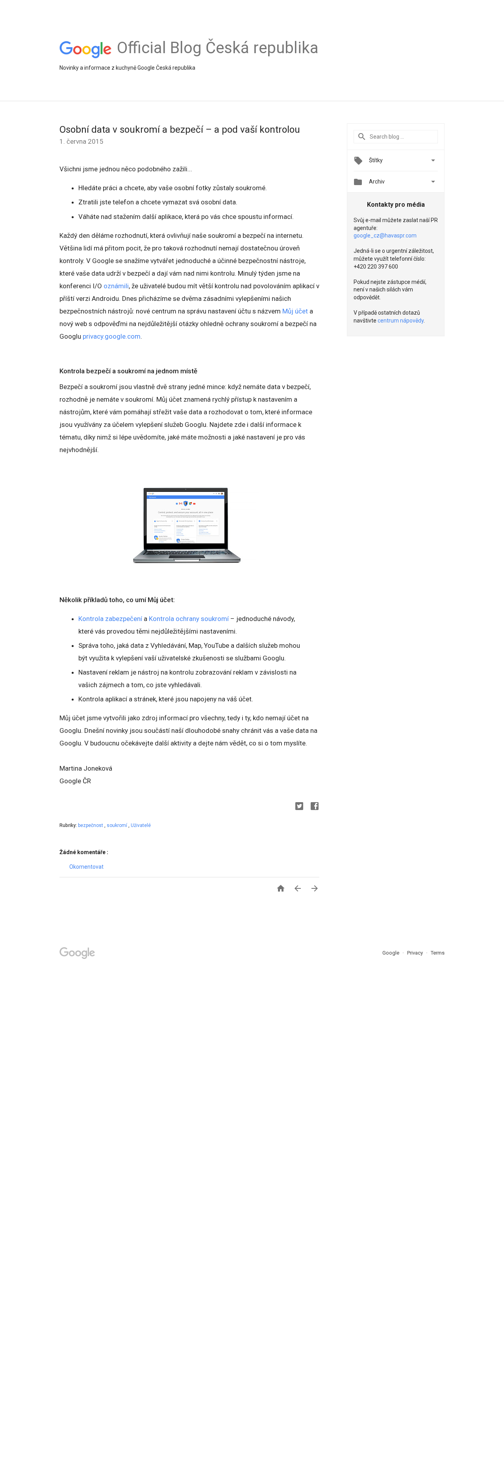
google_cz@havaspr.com (385, 235)
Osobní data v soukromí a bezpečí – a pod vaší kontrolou (179, 129)
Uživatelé (141, 825)
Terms (438, 953)
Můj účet (295, 311)
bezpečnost (91, 825)
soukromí (117, 825)
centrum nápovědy (401, 320)
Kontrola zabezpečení (110, 619)
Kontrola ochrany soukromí (189, 619)
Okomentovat (86, 867)
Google (391, 953)
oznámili (116, 286)
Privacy (415, 953)
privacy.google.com (112, 336)
